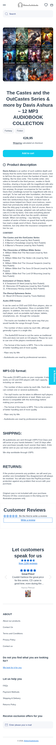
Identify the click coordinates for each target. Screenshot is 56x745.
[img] (28, 560)
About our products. (12, 621)
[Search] (5, 13)
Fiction (20, 131)
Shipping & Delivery (12, 698)
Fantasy (8, 131)
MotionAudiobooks (31, 741)
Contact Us (8, 627)
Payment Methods (11, 692)
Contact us (8, 646)
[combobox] (28, 13)
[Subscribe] (49, 724)
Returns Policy (9, 704)
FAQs (5, 686)
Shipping (17, 143)
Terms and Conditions (13, 633)
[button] (51, 5)
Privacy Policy (9, 640)
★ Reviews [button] (54, 376)
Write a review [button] (28, 520)
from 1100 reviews (28, 563)
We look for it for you (12, 667)
